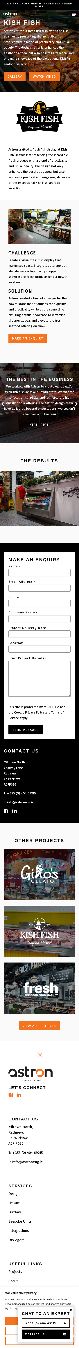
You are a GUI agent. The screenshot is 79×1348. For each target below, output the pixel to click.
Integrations (18, 1230)
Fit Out (14, 1202)
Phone (13, 597)
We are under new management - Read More (39, 4)
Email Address (21, 581)
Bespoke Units (20, 1221)
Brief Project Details (27, 658)
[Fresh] (39, 988)
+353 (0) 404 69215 (21, 793)
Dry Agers (16, 1239)
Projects (15, 1271)
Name (14, 566)
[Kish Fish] (39, 931)
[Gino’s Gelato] (39, 874)
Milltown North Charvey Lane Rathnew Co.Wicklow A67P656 (14, 773)
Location (16, 642)
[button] (74, 14)
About (13, 1280)
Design (14, 1193)
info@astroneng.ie (20, 802)
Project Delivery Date (27, 627)
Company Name (22, 612)
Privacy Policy (34, 712)
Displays (14, 1212)
